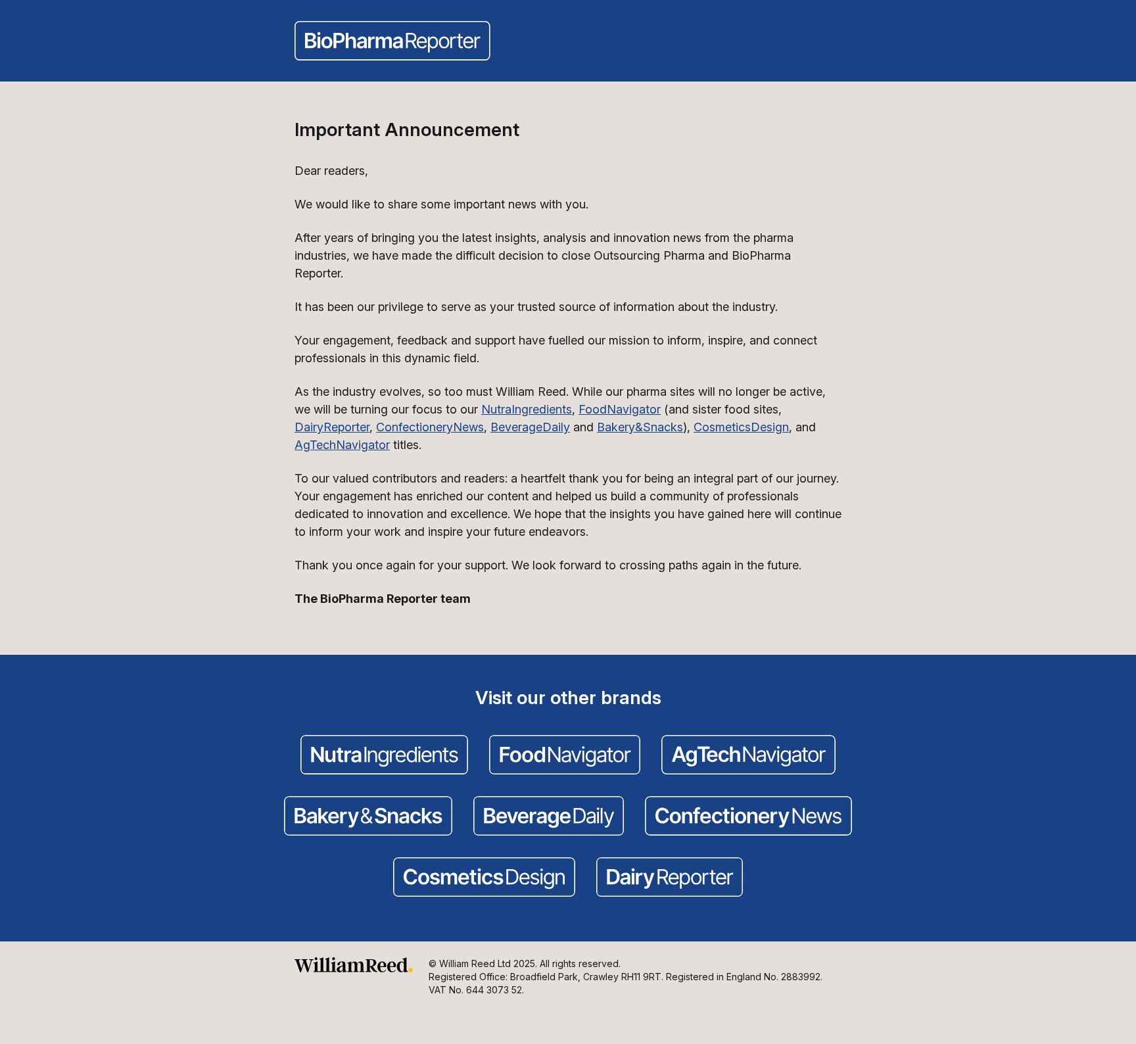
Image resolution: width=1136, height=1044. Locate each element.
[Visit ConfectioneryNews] (748, 817)
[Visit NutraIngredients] (384, 756)
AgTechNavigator (342, 445)
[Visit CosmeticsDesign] (484, 878)
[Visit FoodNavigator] (564, 756)
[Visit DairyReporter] (669, 878)
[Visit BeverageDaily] (548, 817)
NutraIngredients (526, 409)
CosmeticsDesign (741, 427)
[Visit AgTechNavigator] (748, 756)
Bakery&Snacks (640, 427)
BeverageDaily (530, 427)
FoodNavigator (620, 409)
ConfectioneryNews (430, 427)
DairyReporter (332, 427)
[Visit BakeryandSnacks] (368, 817)
